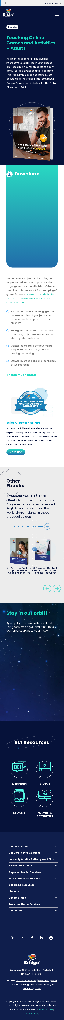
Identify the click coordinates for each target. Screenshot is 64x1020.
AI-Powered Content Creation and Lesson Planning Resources (44, 570)
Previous (47, 588)
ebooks (19, 812)
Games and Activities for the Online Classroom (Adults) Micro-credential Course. (30, 298)
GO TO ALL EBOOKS (25, 526)
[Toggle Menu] (57, 14)
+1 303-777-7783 (26, 980)
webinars (19, 784)
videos (44, 784)
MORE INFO (15, 452)
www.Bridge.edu (47, 980)
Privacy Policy (32, 1013)
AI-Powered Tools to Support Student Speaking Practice (19, 570)
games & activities (44, 814)
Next (56, 588)
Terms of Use (46, 1009)
